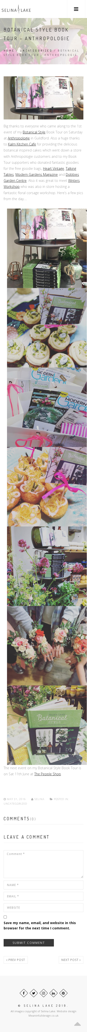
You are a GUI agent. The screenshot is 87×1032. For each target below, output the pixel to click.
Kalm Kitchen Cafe (22, 144)
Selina (39, 799)
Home (9, 50)
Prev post (16, 960)
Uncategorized (36, 50)
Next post (70, 960)
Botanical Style (34, 132)
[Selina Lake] (16, 9)
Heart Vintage (53, 168)
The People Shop (47, 774)
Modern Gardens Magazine (36, 174)
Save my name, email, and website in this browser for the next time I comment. (40, 925)
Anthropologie (19, 138)
